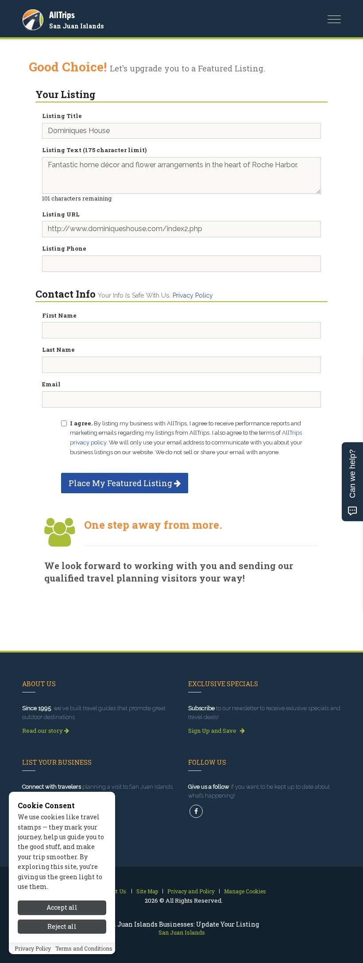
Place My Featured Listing (121, 483)
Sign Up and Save (213, 731)
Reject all (62, 926)
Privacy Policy (193, 295)
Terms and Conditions (83, 948)
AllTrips (62, 15)
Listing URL (61, 214)
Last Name (58, 350)
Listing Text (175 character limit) (94, 150)
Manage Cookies (245, 891)
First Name (59, 315)
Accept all (61, 907)
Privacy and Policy (191, 891)
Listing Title (62, 116)
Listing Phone (64, 248)
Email (51, 384)
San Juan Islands (76, 26)
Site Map (147, 891)
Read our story (43, 731)
